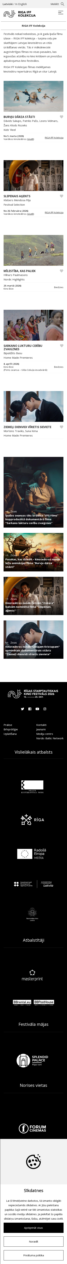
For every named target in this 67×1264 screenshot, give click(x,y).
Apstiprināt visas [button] (33, 1227)
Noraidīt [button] (33, 1241)
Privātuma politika (33, 1255)
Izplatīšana (10, 734)
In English (21, 4)
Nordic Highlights (14, 279)
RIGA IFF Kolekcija (54, 137)
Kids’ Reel (10, 130)
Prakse (8, 725)
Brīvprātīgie (11, 729)
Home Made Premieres (18, 357)
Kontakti (41, 725)
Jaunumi (41, 729)
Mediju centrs (44, 734)
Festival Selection (14, 204)
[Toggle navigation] (60, 13)
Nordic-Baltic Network (49, 738)
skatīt (30, 139)
